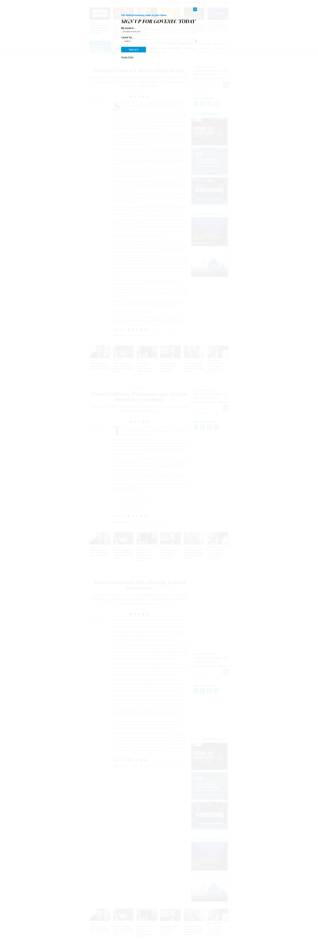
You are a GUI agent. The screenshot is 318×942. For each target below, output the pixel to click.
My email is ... (128, 28)
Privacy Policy (127, 57)
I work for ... (128, 37)
